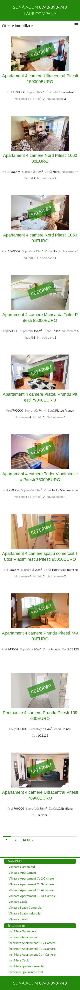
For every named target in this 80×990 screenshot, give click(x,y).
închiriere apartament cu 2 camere (32, 943)
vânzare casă (18, 901)
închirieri (16, 925)
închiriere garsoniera (23, 931)
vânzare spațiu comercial (25, 907)
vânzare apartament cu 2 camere (31, 878)
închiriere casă (19, 960)
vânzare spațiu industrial (25, 913)
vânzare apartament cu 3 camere (31, 884)
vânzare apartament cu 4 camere (31, 890)
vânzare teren (18, 919)
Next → (28, 840)
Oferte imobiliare (17, 25)
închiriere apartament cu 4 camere (32, 954)
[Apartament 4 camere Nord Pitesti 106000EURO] (40, 133)
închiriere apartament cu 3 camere (32, 948)
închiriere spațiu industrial (26, 972)
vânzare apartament (22, 872)
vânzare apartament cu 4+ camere (32, 896)
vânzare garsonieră (22, 866)
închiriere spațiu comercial (26, 966)
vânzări (15, 861)
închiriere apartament (23, 937)
